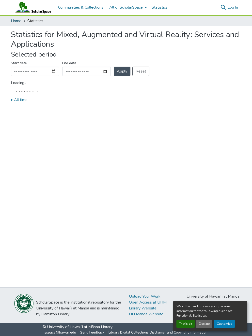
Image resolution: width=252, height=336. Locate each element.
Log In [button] (233, 7)
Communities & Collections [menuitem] (80, 7)
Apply (122, 71)
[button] (32, 7)
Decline (204, 323)
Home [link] (16, 21)
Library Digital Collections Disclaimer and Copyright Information (158, 332)
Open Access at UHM (148, 302)
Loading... (19, 83)
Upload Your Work (144, 296)
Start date (19, 63)
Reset (141, 71)
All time (19, 99)
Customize (224, 323)
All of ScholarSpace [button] (126, 7)
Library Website (143, 308)
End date (69, 63)
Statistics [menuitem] (160, 7)
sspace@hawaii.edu (60, 332)
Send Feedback (92, 332)
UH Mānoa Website (146, 314)
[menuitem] (127, 7)
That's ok (185, 323)
